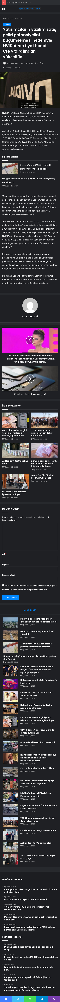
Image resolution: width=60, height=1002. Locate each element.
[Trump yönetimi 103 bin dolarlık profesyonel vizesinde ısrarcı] (10, 168)
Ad (4, 554)
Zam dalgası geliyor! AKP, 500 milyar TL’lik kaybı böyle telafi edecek (44, 464)
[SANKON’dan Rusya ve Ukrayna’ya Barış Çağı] (10, 859)
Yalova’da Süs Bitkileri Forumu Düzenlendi (42, 476)
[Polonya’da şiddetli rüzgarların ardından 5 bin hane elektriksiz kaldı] (10, 622)
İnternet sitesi (8, 575)
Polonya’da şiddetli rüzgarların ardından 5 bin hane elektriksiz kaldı (38, 620)
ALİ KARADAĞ (12, 63)
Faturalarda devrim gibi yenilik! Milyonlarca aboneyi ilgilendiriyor (14, 433)
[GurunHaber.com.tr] (30, 8)
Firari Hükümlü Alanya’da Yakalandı (38, 830)
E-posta (6, 564)
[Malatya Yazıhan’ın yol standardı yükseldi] (10, 635)
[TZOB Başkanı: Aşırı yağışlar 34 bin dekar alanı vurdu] (44, 420)
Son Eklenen (30, 610)
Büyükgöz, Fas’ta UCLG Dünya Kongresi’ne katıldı (35, 794)
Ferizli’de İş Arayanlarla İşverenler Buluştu (14, 493)
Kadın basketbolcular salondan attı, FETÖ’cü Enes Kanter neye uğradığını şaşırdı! (36, 669)
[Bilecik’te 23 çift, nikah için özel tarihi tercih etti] (10, 696)
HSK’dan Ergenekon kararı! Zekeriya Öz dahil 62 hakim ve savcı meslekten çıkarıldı (38, 757)
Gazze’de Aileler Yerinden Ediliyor (37, 768)
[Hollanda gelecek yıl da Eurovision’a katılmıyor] (10, 684)
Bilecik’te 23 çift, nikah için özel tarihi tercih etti (36, 694)
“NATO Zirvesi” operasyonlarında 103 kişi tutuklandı (37, 731)
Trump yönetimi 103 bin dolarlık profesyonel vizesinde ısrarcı (33, 2)
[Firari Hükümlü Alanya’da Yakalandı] (10, 834)
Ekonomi (18, 18)
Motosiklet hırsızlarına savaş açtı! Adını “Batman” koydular (37, 782)
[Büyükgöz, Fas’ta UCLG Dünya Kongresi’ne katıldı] (10, 797)
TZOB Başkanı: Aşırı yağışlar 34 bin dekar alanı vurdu (41, 433)
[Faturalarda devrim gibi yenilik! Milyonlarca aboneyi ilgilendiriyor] (15, 420)
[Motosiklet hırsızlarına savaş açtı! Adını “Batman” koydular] (10, 784)
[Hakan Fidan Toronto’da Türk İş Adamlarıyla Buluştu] (10, 709)
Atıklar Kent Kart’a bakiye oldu (15, 462)
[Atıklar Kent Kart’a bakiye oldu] (15, 450)
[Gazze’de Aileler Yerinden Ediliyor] (10, 772)
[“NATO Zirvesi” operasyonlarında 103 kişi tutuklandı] (10, 734)
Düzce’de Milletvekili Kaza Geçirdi (37, 742)
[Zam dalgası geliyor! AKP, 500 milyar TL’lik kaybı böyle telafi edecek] (44, 450)
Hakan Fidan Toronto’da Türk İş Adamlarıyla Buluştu (36, 706)
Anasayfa (9, 18)
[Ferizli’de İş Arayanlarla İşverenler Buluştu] (15, 481)
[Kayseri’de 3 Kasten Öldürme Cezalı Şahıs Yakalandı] (10, 809)
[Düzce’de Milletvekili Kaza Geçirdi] (10, 746)
